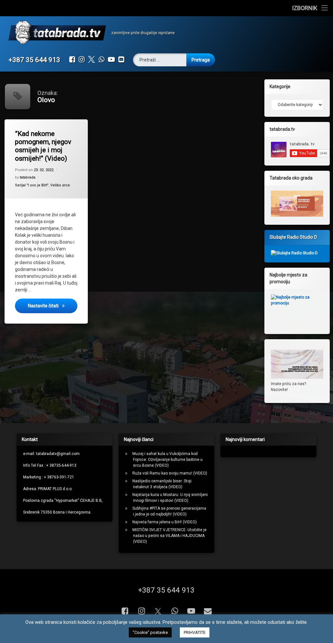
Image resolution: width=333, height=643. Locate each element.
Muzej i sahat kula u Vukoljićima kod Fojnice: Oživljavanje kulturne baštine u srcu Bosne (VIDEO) (167, 459)
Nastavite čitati (52, 305)
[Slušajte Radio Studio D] (294, 253)
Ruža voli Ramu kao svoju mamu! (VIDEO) (169, 473)
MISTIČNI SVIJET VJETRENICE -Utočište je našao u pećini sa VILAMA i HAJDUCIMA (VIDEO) (169, 536)
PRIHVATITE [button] (195, 632)
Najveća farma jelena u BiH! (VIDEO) (164, 522)
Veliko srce (60, 185)
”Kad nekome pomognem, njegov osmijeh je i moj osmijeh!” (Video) (43, 146)
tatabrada (27, 177)
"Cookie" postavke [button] (150, 632)
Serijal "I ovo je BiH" (31, 185)
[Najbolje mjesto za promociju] (297, 309)
